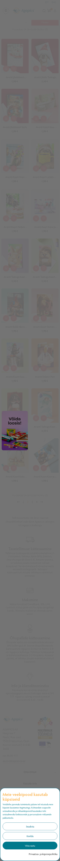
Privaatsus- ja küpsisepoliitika (43, 854)
